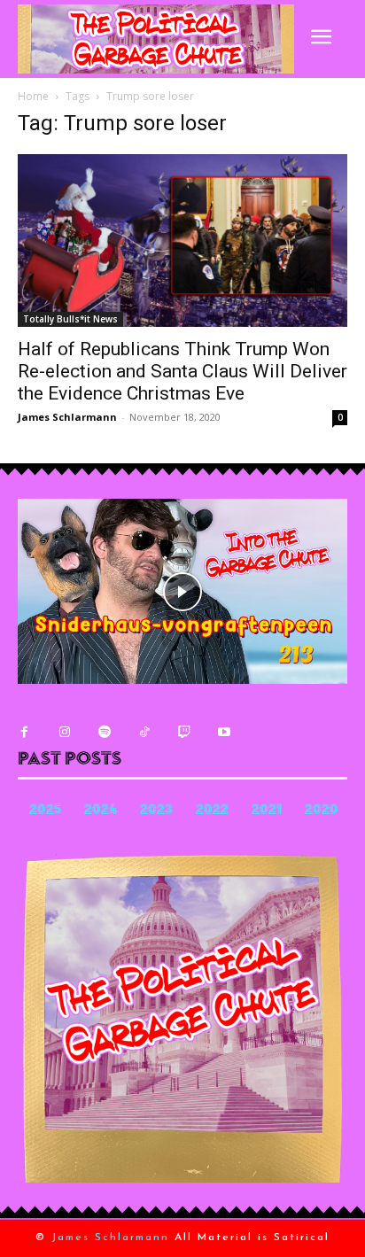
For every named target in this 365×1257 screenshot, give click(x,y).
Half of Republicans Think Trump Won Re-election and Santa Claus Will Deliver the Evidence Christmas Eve (182, 371)
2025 (45, 811)
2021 (267, 811)
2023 (156, 811)
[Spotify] (104, 732)
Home (33, 96)
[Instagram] (64, 732)
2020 (321, 811)
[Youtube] (223, 732)
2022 (212, 811)
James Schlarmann (67, 416)
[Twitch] (183, 732)
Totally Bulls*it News (70, 319)
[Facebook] (24, 732)
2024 (100, 811)
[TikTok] (143, 732)
